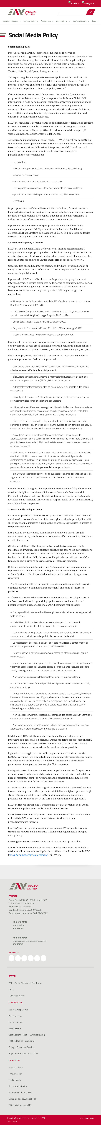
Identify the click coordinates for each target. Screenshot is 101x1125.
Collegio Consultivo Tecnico (21, 1047)
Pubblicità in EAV (17, 995)
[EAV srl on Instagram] (24, 958)
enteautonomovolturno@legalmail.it (28, 854)
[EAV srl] (23, 12)
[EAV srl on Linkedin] (31, 958)
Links (11, 989)
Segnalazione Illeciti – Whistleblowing (27, 1034)
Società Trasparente (18, 1009)
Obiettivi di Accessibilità (20, 1105)
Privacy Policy (15, 1073)
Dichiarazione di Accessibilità (22, 1099)
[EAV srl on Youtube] (37, 958)
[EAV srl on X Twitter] (18, 958)
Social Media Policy (18, 1086)
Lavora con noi (15, 1022)
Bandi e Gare (15, 1028)
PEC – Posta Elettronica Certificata (25, 983)
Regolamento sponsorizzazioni (23, 1053)
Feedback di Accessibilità (20, 1092)
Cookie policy (15, 1080)
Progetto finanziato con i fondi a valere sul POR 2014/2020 (26, 1120)
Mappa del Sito (16, 1067)
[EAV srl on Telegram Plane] (43, 958)
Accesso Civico (15, 1016)
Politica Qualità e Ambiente (21, 1041)
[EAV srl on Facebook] (11, 958)
